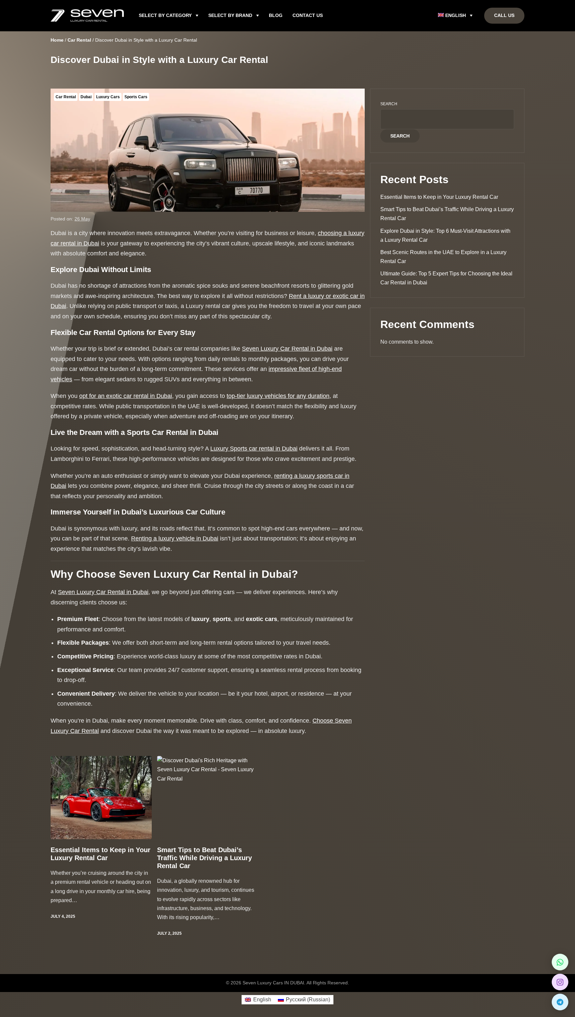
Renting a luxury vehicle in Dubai (174, 538)
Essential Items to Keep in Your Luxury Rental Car (100, 853)
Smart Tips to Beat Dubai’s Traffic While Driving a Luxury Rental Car (204, 857)
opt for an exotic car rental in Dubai (125, 396)
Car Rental (66, 97)
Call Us (504, 15)
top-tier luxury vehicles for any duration (278, 396)
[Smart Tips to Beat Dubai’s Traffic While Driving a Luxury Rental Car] (207, 797)
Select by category (165, 15)
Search (388, 104)
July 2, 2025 (169, 933)
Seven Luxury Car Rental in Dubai (287, 348)
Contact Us (307, 15)
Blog (276, 15)
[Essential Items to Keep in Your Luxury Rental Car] (101, 797)
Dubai (86, 97)
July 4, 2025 (63, 916)
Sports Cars (135, 97)
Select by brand (230, 15)
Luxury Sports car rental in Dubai (253, 448)
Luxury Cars (108, 97)
